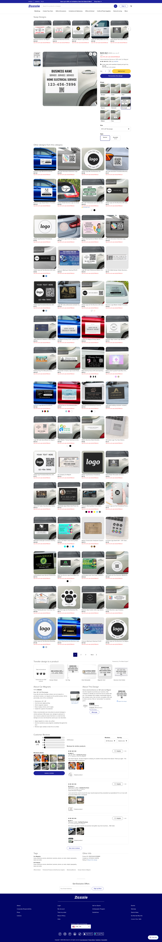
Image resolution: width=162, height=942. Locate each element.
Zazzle (30, 1)
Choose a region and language (79, 924)
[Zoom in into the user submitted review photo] (37, 758)
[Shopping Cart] (131, 6)
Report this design (122, 701)
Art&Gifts (116, 61)
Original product (78, 775)
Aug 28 (104, 66)
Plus (42, 1)
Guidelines (98, 940)
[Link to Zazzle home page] (34, 6)
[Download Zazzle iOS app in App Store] (88, 934)
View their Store (93, 709)
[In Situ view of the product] (70, 79)
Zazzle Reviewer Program (75, 790)
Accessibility (104, 940)
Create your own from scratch (75, 702)
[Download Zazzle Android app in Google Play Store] (99, 934)
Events (37, 1)
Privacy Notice (91, 940)
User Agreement (84, 940)
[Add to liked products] (94, 54)
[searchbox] (79, 6)
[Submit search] (115, 6)
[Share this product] (90, 54)
